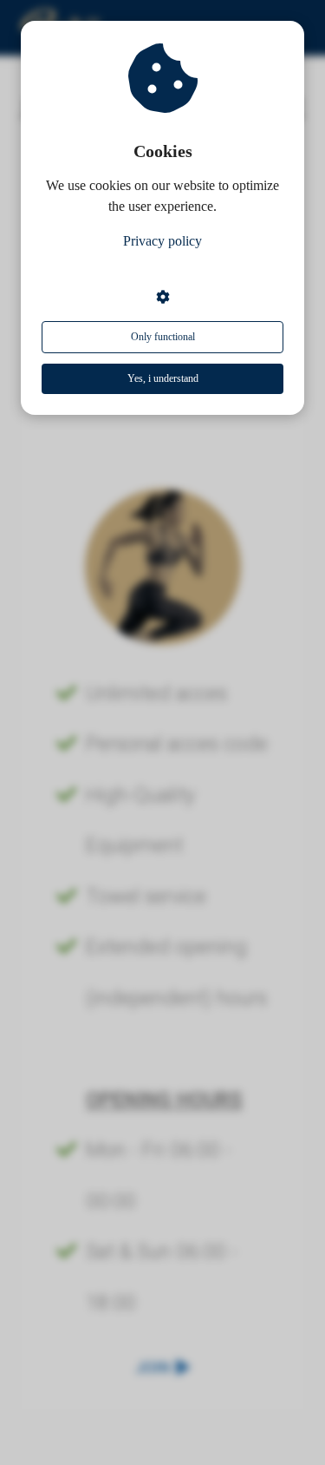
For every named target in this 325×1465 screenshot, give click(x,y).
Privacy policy (162, 240)
